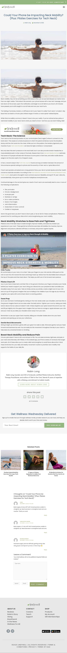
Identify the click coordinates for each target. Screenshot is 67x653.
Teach (28, 614)
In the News (12, 621)
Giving (9, 617)
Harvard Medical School (51, 153)
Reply (45, 515)
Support (29, 617)
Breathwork (12, 619)
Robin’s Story (12, 614)
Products (48, 612)
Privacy (32, 647)
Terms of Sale (44, 647)
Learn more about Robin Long (33, 385)
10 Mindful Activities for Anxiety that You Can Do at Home (56, 474)
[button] (64, 7)
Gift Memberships (52, 617)
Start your (50, 2)
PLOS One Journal (25, 163)
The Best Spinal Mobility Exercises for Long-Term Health (11, 474)
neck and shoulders (17, 146)
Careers (29, 612)
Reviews (10, 612)
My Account (49, 614)
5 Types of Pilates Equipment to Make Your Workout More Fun (33, 474)
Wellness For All (13, 624)
